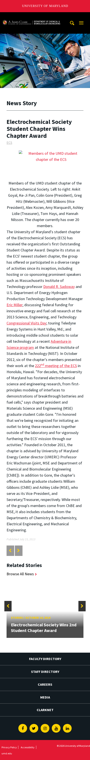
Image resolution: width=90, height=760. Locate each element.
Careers (45, 684)
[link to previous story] (10, 550)
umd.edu (7, 753)
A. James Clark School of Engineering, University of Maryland (31, 16)
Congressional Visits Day (26, 323)
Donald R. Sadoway (59, 286)
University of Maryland (45, 6)
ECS (9, 142)
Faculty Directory (45, 659)
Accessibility (28, 747)
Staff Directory (45, 671)
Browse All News (20, 573)
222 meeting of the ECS (56, 365)
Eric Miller (14, 304)
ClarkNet (45, 710)
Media (45, 697)
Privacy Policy (9, 747)
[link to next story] (18, 550)
